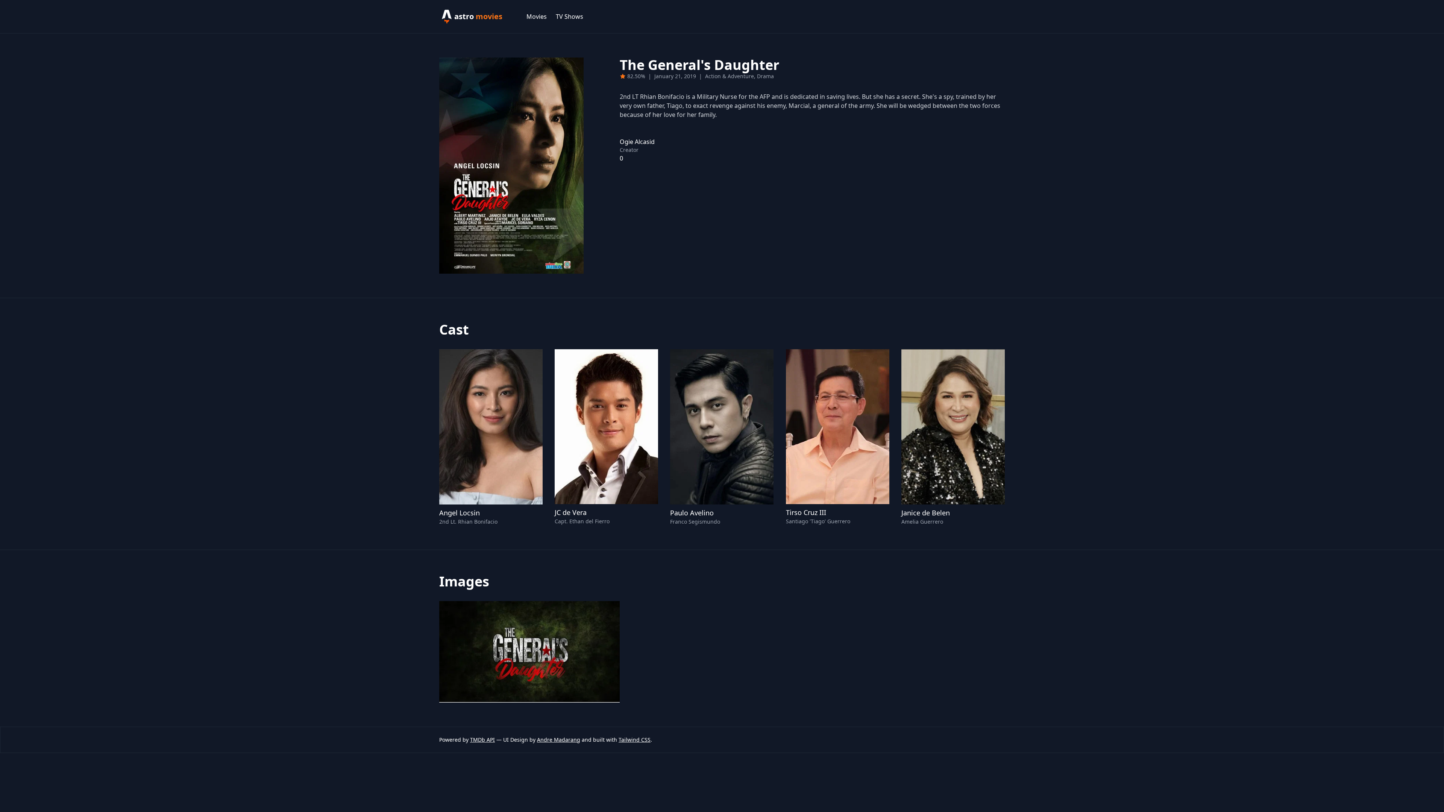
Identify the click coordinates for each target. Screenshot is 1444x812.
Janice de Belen (925, 512)
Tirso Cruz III (806, 512)
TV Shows (569, 16)
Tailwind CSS (635, 739)
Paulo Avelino (692, 512)
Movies (536, 16)
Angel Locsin (459, 512)
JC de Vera (571, 512)
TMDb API (482, 739)
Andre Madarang (558, 739)
